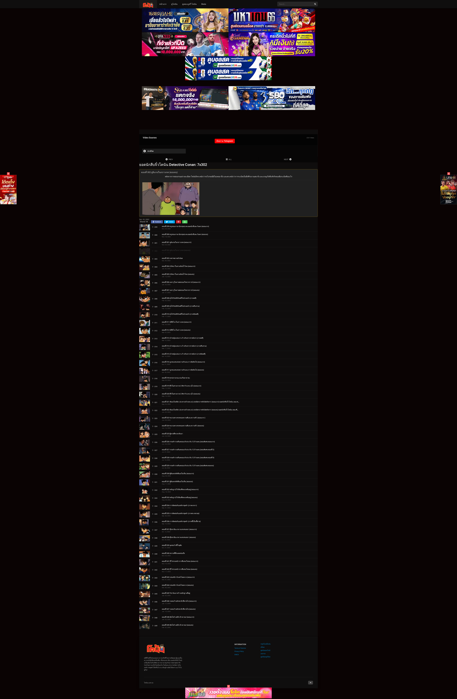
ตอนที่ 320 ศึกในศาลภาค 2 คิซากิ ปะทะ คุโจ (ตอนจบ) (181, 394)
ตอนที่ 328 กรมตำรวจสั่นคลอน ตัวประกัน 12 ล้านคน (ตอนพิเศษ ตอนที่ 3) (188, 458)
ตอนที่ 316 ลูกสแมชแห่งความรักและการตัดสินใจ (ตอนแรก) (183, 362)
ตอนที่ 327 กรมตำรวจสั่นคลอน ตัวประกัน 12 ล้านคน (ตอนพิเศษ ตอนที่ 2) (188, 450)
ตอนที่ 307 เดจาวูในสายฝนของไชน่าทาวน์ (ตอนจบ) (180, 290)
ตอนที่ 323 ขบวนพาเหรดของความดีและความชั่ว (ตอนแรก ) (183, 418)
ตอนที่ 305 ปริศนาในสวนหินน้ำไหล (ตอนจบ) (178, 274)
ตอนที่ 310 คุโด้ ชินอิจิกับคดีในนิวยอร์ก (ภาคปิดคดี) (180, 314)
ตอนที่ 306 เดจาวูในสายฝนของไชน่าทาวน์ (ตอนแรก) (181, 282)
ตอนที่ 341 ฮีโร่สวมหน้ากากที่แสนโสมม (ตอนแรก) (180, 561)
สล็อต (262, 647)
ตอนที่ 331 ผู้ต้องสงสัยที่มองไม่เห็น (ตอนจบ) (177, 481)
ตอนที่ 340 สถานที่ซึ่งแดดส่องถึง (173, 553)
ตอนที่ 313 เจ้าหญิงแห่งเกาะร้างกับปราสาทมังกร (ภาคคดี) (182, 338)
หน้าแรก (162, 4)
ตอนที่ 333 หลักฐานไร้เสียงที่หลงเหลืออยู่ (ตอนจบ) (180, 497)
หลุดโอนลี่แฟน (266, 644)
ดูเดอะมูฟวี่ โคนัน (189, 4)
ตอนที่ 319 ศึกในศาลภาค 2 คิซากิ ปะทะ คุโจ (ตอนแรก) (181, 386)
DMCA (236, 654)
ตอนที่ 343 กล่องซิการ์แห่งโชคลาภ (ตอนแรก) (178, 577)
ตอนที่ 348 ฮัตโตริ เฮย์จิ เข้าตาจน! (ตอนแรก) (178, 617)
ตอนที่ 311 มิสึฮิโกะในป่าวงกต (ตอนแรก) (176, 322)
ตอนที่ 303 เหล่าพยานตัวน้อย (172, 258)
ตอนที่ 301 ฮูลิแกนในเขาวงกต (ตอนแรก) (176, 242)
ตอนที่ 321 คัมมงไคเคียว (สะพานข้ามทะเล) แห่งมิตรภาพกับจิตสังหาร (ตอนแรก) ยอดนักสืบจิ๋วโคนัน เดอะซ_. (200, 402)
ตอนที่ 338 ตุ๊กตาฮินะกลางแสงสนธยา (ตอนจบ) (179, 537)
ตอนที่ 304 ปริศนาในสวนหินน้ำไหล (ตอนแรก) (178, 266)
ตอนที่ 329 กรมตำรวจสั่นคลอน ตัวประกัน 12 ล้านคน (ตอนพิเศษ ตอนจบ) (188, 465)
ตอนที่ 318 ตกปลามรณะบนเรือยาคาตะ (176, 378)
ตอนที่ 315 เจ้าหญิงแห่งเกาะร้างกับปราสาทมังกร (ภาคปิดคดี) (184, 354)
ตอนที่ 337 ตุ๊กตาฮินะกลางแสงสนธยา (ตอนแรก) (179, 529)
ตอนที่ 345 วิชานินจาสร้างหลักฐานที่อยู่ (176, 593)
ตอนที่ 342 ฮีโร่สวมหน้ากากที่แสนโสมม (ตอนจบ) (179, 569)
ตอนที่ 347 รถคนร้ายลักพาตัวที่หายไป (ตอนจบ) (179, 609)
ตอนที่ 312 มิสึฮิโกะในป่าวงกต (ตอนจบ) (176, 330)
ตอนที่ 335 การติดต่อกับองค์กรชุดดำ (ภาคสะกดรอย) (180, 513)
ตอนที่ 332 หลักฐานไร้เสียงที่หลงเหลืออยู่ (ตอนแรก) (180, 489)
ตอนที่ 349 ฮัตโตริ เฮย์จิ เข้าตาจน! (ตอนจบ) (177, 625)
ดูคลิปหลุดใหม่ (265, 657)
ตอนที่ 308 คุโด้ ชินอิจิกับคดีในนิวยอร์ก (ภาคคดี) (179, 298)
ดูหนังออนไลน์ (265, 650)
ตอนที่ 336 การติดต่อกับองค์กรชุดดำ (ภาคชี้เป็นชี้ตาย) (181, 521)
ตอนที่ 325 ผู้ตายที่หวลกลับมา (172, 434)
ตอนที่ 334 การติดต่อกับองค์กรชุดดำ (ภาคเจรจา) (179, 505)
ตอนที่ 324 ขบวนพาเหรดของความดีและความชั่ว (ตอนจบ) (183, 426)
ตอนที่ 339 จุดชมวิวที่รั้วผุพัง (172, 545)
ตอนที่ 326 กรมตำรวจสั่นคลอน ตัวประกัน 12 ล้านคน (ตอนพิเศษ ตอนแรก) (188, 442)
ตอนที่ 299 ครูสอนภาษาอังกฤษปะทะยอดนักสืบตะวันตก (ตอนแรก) (185, 226)
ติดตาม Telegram (224, 141)
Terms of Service (240, 648)
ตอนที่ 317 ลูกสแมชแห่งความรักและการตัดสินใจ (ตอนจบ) (183, 370)
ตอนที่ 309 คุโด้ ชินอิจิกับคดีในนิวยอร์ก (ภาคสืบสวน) (181, 306)
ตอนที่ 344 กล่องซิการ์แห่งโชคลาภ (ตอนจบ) (178, 585)
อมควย (263, 653)
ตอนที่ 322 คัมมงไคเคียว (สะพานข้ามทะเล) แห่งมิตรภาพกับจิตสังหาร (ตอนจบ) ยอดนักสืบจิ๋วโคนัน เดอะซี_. (200, 410)
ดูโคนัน (174, 4)
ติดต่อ (203, 4)
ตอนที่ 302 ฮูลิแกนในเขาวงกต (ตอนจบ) (176, 250)
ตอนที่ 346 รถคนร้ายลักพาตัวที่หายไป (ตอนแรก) (179, 601)
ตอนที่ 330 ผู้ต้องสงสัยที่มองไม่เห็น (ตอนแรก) (178, 473)
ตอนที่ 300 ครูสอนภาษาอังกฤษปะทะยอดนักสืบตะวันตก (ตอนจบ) (185, 234)
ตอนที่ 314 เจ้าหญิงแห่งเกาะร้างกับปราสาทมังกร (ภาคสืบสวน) (184, 346)
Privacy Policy (239, 651)
